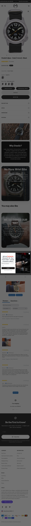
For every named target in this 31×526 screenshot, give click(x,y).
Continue (8, 268)
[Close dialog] (29, 253)
